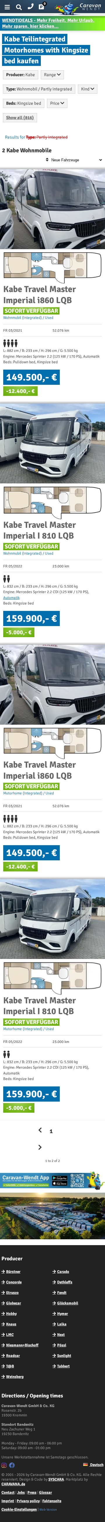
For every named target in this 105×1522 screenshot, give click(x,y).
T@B (10, 1366)
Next (61, 1334)
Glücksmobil (67, 1303)
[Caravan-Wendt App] (52, 1190)
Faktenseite (51, 1501)
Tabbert (63, 1366)
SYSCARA (56, 1479)
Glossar (45, 1492)
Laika (61, 1324)
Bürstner (13, 1271)
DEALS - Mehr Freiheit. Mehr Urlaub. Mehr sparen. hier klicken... (48, 23)
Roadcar (13, 1355)
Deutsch (96, 1464)
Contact (8, 1492)
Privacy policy (28, 1501)
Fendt (61, 1292)
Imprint (7, 1501)
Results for (15, 137)
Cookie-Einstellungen (19, 1509)
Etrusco (12, 1292)
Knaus (11, 1324)
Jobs (21, 1492)
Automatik (11, 597)
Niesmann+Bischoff (22, 1345)
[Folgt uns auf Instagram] (4, 1466)
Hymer (62, 1313)
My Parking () (46, 8)
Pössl (61, 1345)
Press (31, 1492)
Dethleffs (64, 1282)
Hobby (11, 1313)
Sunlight (64, 1355)
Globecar (13, 1303)
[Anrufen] (30, 5)
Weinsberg (15, 1376)
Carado (63, 1271)
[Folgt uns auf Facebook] (12, 1466)
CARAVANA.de (13, 1484)
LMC (10, 1334)
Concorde (14, 1282)
